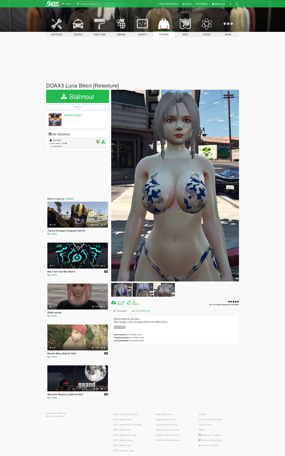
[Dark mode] (230, 3)
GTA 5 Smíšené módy (123, 450)
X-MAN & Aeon (73, 115)
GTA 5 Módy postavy (123, 440)
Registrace (219, 3)
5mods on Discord (209, 445)
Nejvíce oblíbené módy (167, 424)
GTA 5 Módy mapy (122, 445)
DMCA (202, 429)
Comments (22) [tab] (142, 310)
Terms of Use (205, 424)
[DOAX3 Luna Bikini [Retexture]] (175, 185)
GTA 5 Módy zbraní (122, 429)
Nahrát (188, 3)
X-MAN (69, 198)
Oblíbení (136, 304)
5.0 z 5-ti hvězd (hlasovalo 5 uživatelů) (224, 304)
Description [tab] (121, 310)
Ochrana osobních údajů (210, 419)
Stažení (120, 304)
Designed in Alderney (56, 413)
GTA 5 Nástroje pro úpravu (125, 414)
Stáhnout (80, 96)
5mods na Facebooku (211, 440)
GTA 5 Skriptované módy (125, 434)
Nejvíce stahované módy (167, 429)
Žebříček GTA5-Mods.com (168, 440)
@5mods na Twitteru (211, 434)
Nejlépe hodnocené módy (168, 434)
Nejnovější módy (164, 414)
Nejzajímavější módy (165, 419)
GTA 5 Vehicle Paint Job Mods (127, 424)
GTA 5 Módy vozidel (122, 419)
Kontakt (202, 414)
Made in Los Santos (55, 416)
